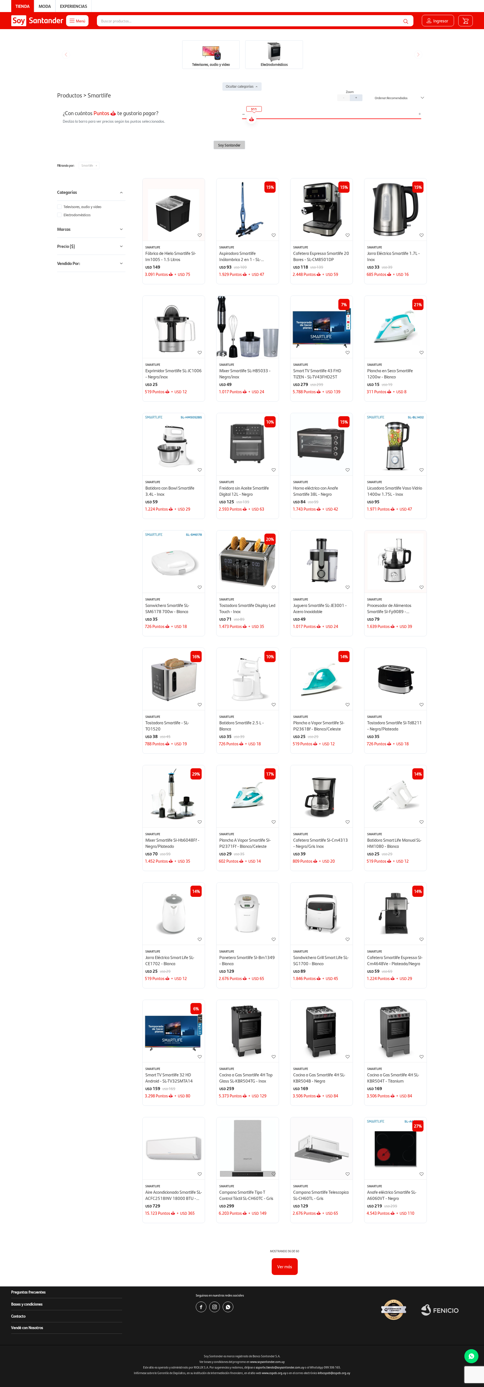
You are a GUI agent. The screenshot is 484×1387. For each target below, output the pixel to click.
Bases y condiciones (27, 1304)
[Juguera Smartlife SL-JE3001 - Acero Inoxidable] (321, 561)
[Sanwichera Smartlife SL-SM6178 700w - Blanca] (174, 561)
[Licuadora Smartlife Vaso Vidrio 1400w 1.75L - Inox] (395, 444)
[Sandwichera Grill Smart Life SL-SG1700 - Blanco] (321, 914)
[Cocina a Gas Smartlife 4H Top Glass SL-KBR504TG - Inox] (248, 1031)
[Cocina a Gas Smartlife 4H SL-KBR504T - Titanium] (395, 1031)
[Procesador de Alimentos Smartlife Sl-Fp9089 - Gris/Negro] (395, 561)
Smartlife (87, 165)
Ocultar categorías (239, 87)
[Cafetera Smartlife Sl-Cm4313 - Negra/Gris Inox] (321, 796)
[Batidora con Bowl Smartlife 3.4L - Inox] (174, 444)
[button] (405, 20)
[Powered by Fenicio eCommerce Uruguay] (440, 1310)
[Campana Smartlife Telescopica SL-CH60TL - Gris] (321, 1148)
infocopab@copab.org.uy (334, 1373)
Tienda (22, 6)
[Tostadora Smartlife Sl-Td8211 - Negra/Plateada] (395, 679)
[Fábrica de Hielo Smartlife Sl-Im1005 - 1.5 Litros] (174, 209)
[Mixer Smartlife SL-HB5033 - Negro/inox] (248, 327)
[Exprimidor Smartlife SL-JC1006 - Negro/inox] (174, 327)
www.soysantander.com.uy (267, 1362)
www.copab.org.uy (274, 1373)
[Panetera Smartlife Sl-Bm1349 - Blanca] (248, 914)
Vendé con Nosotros (27, 1327)
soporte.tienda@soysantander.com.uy (280, 1367)
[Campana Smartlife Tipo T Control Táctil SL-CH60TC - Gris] (248, 1148)
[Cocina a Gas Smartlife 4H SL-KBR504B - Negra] (321, 1031)
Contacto (18, 1316)
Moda (45, 6)
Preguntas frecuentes (28, 1292)
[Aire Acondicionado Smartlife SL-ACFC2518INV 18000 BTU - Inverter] (174, 1148)
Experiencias (73, 6)
